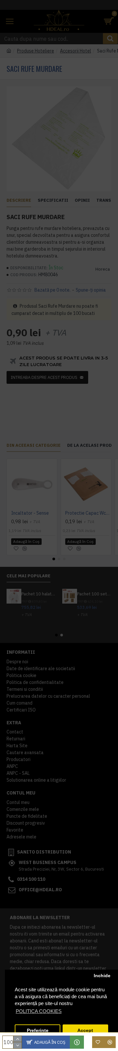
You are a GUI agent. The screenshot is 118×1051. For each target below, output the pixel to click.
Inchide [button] (102, 975)
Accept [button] (85, 1030)
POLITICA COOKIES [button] (39, 1011)
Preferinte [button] (38, 1030)
